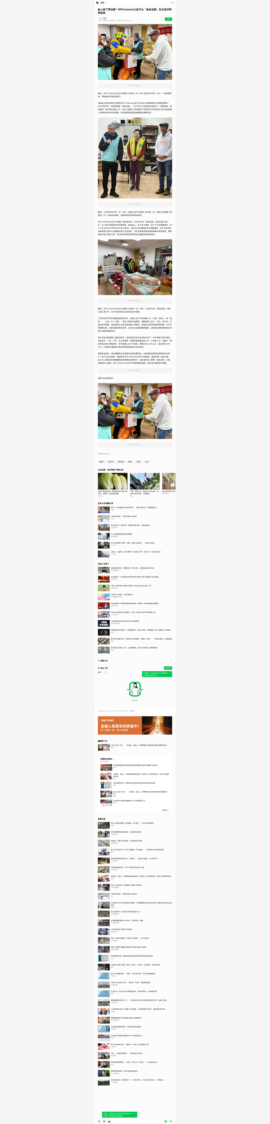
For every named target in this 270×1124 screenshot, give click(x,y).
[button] (99, 1121)
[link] (104, 1121)
